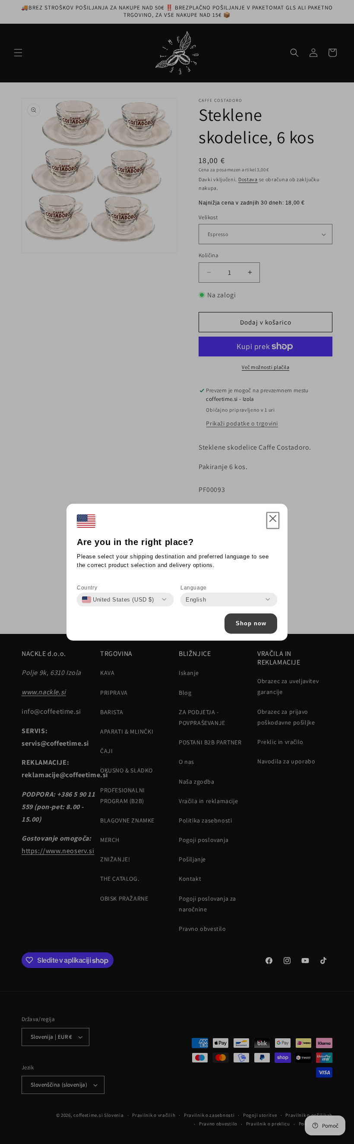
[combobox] (118, 599)
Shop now (251, 623)
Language (193, 587)
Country (87, 587)
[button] (273, 520)
